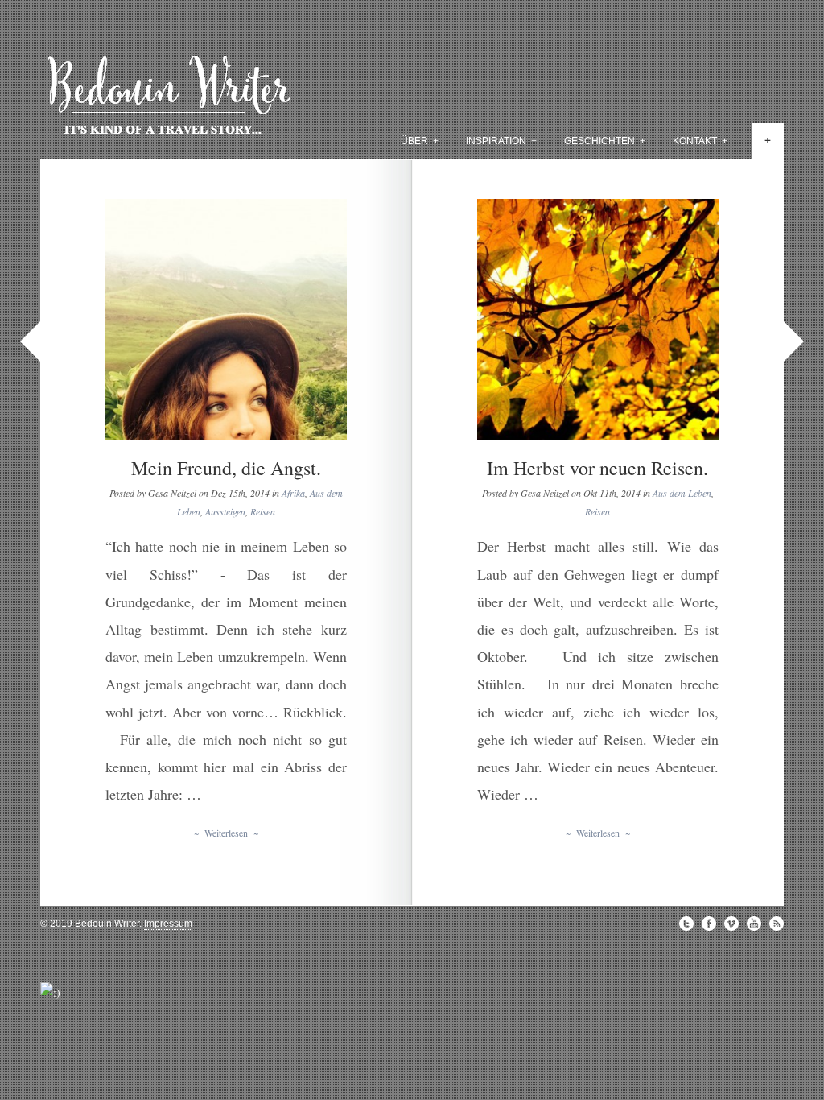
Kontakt (700, 141)
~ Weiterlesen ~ (226, 832)
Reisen (262, 511)
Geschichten (604, 141)
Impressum (168, 923)
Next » (794, 341)
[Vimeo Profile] (731, 923)
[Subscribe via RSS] (776, 923)
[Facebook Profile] (709, 923)
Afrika (293, 492)
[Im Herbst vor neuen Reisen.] (598, 319)
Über (420, 141)
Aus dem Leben (682, 492)
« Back (30, 341)
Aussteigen (225, 511)
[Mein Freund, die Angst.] (226, 319)
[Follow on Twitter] (686, 923)
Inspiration (501, 141)
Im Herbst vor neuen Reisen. (597, 468)
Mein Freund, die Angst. (226, 468)
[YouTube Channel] (754, 923)
